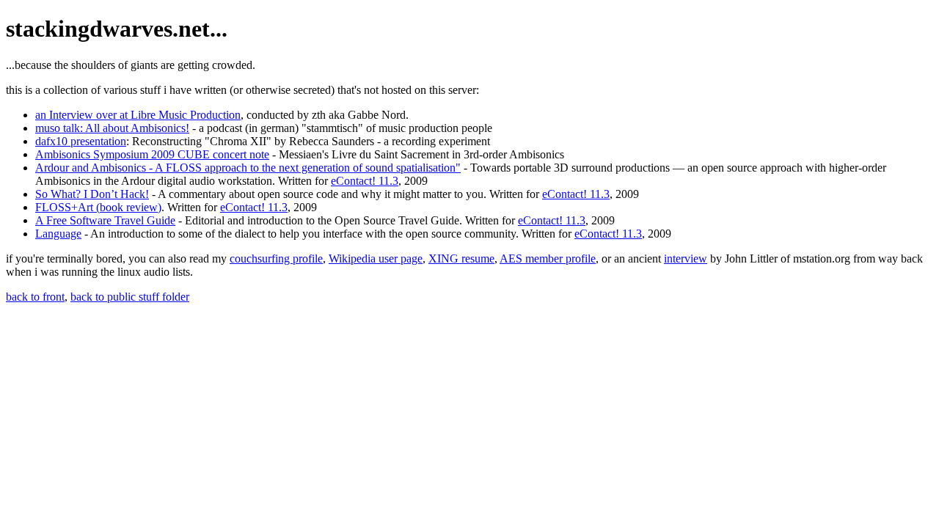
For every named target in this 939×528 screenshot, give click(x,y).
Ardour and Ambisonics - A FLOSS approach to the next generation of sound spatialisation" (248, 167)
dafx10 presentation (80, 141)
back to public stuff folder (129, 296)
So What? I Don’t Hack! (92, 194)
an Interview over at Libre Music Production (138, 115)
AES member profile (548, 258)
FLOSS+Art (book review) (98, 207)
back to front (35, 296)
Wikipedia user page (376, 258)
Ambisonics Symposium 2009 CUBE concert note (152, 154)
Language (58, 233)
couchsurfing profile (276, 258)
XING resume (461, 258)
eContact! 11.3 (364, 181)
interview (685, 258)
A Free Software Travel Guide (105, 220)
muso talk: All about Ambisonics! (112, 128)
